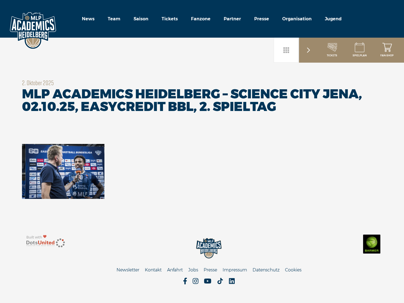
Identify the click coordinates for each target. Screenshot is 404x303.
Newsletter (128, 270)
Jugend (333, 18)
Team (114, 18)
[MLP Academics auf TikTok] (220, 282)
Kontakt (153, 270)
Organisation (297, 18)
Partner (232, 18)
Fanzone (201, 18)
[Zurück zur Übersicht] (286, 50)
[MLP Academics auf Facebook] (185, 282)
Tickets (170, 18)
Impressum (235, 270)
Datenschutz (266, 270)
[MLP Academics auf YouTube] (208, 282)
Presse (261, 18)
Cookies (293, 270)
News (88, 18)
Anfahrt (175, 270)
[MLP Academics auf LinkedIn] (232, 282)
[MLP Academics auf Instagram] (195, 282)
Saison (141, 18)
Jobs (193, 270)
